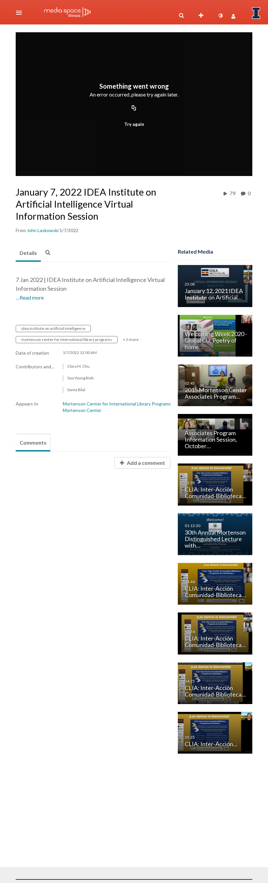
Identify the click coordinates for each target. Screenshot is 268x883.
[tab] (28, 253)
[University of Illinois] (256, 13)
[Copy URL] (134, 108)
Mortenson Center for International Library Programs (117, 403)
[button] (21, 12)
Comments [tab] (33, 442)
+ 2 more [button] (131, 339)
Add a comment (145, 463)
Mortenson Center (82, 410)
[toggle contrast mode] (220, 16)
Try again (134, 124)
